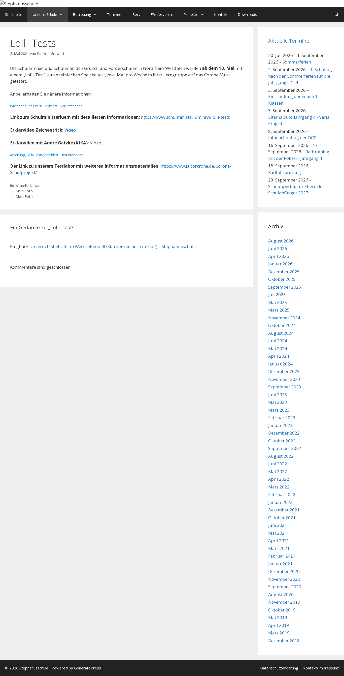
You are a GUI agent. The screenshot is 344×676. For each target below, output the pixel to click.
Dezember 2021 (284, 510)
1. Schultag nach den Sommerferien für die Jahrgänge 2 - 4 (300, 76)
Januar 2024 (280, 364)
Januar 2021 (280, 564)
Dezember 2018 (284, 640)
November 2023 (284, 379)
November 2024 (284, 318)
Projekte (190, 14)
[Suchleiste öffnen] (336, 14)
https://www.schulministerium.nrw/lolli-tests (185, 117)
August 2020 (281, 594)
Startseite (13, 14)
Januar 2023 (280, 425)
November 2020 (284, 579)
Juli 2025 (277, 294)
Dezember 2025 (284, 271)
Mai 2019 (277, 617)
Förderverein (162, 14)
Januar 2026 (280, 264)
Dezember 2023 (284, 371)
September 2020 (284, 587)
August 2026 (281, 241)
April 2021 (278, 540)
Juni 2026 (277, 248)
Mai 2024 (277, 348)
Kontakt (221, 14)
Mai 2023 (277, 402)
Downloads (247, 14)
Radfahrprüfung (284, 172)
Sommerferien (297, 62)
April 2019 (278, 625)
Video (70, 130)
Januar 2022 (280, 502)
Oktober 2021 (282, 517)
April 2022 (278, 479)
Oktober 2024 (282, 325)
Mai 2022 (277, 471)
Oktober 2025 (282, 279)
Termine (114, 14)
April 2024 (278, 356)
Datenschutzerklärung (279, 667)
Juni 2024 (277, 341)
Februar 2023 (281, 417)
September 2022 (284, 448)
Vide (94, 143)
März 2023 (279, 410)
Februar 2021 (281, 556)
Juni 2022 (277, 464)
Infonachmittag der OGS (292, 137)
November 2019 (284, 602)
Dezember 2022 (284, 433)
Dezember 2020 (284, 571)
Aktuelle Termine (288, 40)
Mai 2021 (277, 533)
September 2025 (284, 287)
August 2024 (281, 333)
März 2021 (279, 548)
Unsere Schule (44, 14)
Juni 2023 (277, 394)
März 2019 (279, 633)
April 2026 (278, 256)
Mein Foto (24, 191)
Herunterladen (71, 106)
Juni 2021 (277, 525)
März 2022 (279, 487)
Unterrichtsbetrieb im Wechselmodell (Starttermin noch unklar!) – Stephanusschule (113, 246)
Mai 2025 (277, 302)
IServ (136, 14)
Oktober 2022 (282, 441)
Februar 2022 (281, 494)
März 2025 (279, 310)
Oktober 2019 (282, 610)
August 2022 (281, 456)
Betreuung (82, 14)
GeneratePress (87, 667)
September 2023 (284, 387)
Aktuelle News (27, 185)
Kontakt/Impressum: (321, 667)
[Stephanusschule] (19, 3)
